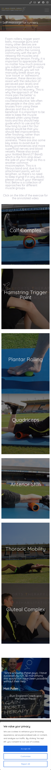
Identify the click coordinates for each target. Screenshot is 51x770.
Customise (25, 756)
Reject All (25, 764)
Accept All (25, 748)
